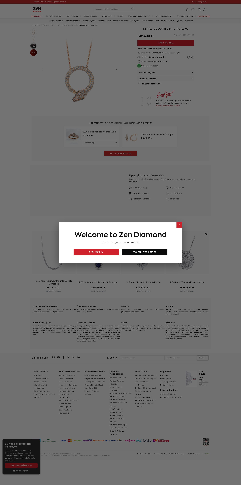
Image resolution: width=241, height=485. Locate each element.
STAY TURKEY (96, 252)
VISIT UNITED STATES (144, 252)
